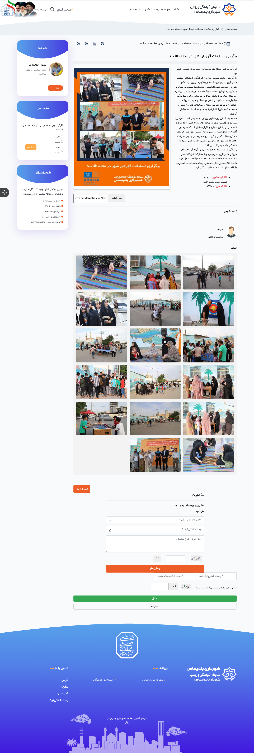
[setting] (4, 192)
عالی (59, 136)
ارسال (155, 598)
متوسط (57, 152)
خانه (176, 9)
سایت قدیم (64, 9)
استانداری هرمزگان (103, 680)
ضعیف (58, 142)
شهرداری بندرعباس (152, 680)
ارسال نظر (155, 569)
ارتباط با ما (135, 9)
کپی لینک (116, 198)
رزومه (58, 88)
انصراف (155, 606)
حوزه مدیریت (162, 9)
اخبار (147, 9)
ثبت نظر (31, 147)
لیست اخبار (82, 489)
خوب (58, 147)
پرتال (127, 722)
